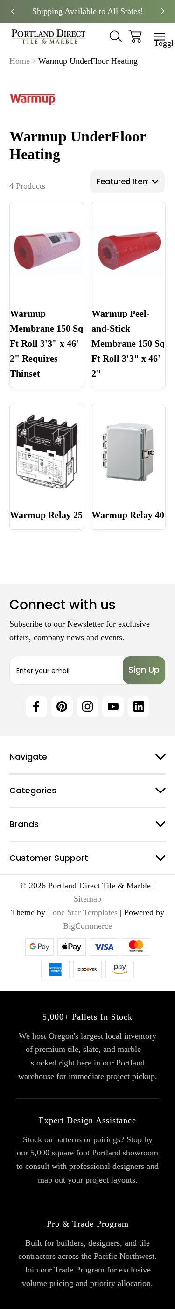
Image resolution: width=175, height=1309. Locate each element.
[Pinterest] (62, 706)
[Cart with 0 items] (135, 36)
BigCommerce (87, 926)
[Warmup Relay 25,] (47, 452)
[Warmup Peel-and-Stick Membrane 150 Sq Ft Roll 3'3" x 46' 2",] (128, 250)
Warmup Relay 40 (127, 515)
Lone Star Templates (83, 912)
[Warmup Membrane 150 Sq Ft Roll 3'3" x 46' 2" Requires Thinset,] (47, 250)
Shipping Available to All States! (87, 11)
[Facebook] (36, 706)
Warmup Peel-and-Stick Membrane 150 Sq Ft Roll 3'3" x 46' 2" (128, 343)
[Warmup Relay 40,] (128, 452)
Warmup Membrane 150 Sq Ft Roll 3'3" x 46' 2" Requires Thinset (46, 343)
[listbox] (127, 182)
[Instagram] (87, 706)
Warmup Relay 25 (46, 515)
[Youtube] (113, 706)
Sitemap (87, 898)
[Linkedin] (138, 706)
